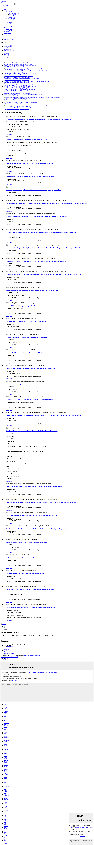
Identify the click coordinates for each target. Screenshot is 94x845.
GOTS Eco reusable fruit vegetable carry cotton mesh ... (17, 101)
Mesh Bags (9, 22)
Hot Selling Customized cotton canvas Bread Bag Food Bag (17, 77)
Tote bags (6, 57)
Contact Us (6, 31)
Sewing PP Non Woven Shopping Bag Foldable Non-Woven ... (18, 64)
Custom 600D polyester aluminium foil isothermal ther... (17, 82)
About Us (6, 27)
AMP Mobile (38, 655)
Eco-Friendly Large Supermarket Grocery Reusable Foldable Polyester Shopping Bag (32, 431)
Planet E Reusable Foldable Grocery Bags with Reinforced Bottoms (26, 542)
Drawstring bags (10, 21)
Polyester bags (12, 14)
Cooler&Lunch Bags (8, 46)
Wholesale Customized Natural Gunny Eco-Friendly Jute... (17, 106)
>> (6, 622)
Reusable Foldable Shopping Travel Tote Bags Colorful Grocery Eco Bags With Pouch (32, 515)
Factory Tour (9, 29)
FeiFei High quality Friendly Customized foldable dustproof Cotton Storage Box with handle (34, 486)
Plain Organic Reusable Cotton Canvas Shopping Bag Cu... (17, 69)
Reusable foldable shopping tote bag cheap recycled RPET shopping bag (28, 352)
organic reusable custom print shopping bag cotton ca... (16, 80)
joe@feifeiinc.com (11, 646)
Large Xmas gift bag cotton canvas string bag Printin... (16, 90)
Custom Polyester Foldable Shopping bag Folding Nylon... (17, 88)
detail (11, 134)
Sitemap (32, 655)
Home (5, 9)
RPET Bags (12, 17)
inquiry (8, 134)
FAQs (5, 34)
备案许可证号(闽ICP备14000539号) (9, 657)
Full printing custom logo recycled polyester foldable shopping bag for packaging (30, 589)
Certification (9, 30)
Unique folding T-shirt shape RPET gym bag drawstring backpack (26, 306)
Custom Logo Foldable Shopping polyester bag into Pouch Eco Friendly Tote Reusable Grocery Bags (36, 216)
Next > (4, 622)
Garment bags (9, 26)
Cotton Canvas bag (13, 19)
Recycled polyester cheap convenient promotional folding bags (25, 573)
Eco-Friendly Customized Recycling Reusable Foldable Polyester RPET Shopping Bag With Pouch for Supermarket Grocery (44, 415)
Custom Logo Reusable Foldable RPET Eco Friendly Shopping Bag (27, 337)
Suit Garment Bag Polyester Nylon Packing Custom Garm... (17, 74)
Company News (7, 33)
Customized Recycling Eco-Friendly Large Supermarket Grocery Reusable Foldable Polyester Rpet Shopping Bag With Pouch (44, 248)
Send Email (3, 659)
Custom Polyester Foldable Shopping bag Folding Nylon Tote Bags (26, 139)
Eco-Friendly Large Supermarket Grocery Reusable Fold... (17, 95)
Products (6, 10)
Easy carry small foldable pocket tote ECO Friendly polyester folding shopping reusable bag (34, 190)
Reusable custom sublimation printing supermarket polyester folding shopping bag (31, 607)
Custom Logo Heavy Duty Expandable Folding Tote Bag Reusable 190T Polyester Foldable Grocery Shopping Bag (41, 232)
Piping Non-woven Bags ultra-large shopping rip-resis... (16, 109)
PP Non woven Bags (14, 13)
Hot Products (26, 655)
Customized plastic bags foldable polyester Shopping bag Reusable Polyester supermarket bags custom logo (38, 119)
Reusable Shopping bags (12, 11)
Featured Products (8, 45)
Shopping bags (7, 55)
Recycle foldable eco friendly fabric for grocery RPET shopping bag (26, 321)
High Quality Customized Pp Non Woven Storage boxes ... (17, 103)
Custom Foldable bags (14, 15)
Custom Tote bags (10, 18)
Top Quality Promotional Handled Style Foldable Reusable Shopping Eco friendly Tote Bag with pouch (37, 529)
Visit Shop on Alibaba (9, 653)
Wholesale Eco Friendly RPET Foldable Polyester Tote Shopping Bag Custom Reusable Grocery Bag (36, 261)
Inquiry (2, 637)
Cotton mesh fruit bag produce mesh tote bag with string (17, 93)
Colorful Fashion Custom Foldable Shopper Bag (21, 557)
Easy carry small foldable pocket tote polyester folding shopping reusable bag (29, 163)
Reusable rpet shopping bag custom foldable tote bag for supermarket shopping (30, 384)
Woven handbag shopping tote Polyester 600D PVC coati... (17, 85)
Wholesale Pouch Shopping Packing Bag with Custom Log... (18, 72)
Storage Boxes (9, 25)
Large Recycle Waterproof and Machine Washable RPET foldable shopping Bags (30, 368)
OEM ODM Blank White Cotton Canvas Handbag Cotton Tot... (18, 66)
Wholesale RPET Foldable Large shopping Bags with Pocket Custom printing (29, 399)
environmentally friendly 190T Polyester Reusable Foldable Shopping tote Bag (30, 176)
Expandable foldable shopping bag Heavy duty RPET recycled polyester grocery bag (32, 290)
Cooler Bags (9, 23)
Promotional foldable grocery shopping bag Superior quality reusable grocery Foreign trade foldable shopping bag (41, 502)
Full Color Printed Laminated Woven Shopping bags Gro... (17, 98)
